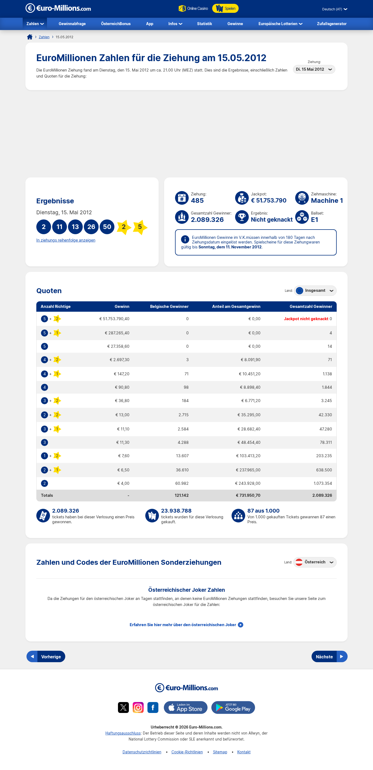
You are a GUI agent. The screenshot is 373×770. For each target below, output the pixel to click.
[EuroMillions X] (123, 708)
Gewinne (235, 23)
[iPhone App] (185, 708)
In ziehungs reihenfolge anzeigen (65, 240)
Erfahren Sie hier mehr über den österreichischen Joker (183, 624)
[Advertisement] (186, 134)
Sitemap (220, 752)
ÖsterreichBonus (116, 23)
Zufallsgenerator (332, 23)
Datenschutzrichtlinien (142, 752)
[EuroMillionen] (58, 11)
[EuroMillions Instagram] (138, 708)
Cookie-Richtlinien (187, 752)
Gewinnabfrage (72, 23)
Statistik (204, 23)
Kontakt (244, 752)
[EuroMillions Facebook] (153, 708)
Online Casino (197, 8)
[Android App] (233, 708)
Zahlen (32, 23)
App (149, 23)
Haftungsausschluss (123, 733)
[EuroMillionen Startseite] (29, 37)
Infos (172, 23)
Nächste (324, 656)
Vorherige (51, 656)
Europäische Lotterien (278, 23)
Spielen (230, 8)
